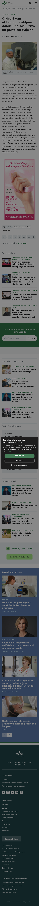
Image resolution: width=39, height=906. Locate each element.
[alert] (19, 453)
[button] (19, 465)
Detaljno (10, 451)
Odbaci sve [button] (19, 461)
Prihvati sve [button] (19, 456)
